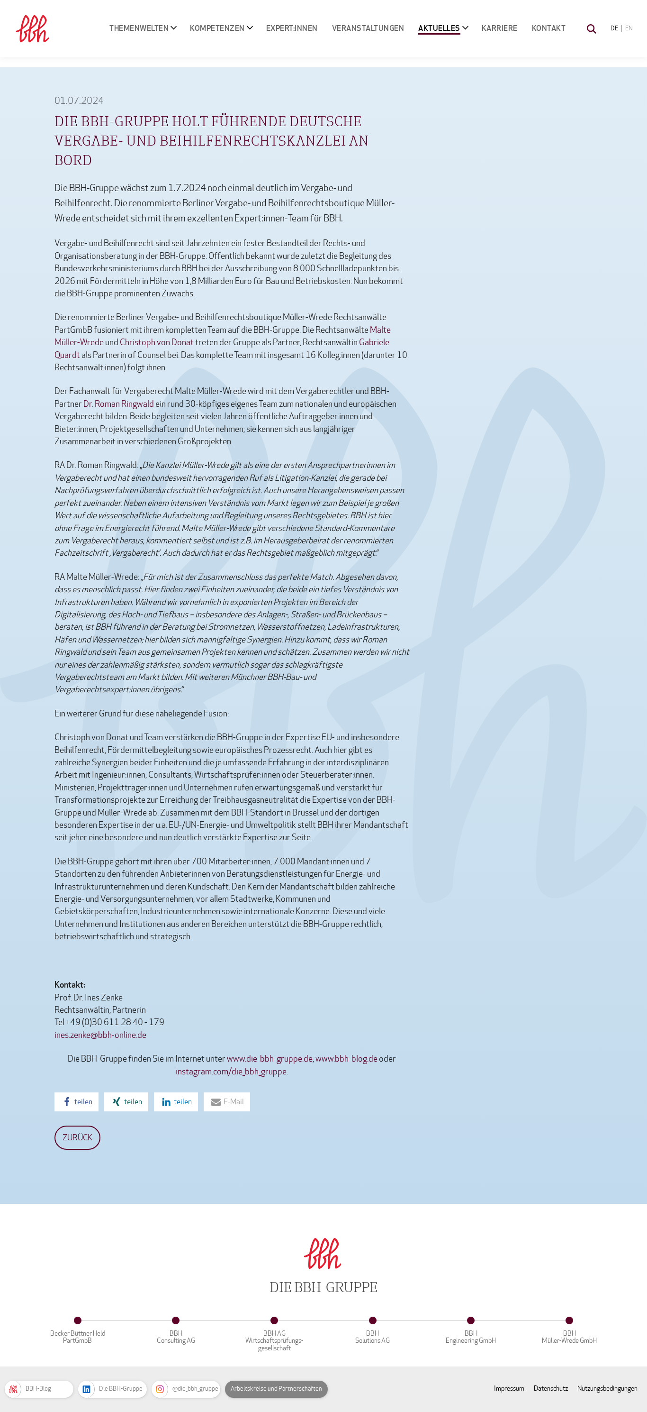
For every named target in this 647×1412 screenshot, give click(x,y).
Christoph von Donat (157, 343)
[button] (76, 1101)
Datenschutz (551, 1388)
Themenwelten (139, 28)
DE (614, 28)
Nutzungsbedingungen (607, 1388)
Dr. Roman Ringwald (118, 404)
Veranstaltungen (368, 28)
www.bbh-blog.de (346, 1059)
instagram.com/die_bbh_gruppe (231, 1072)
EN (629, 28)
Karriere (500, 28)
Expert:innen (292, 28)
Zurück (77, 1138)
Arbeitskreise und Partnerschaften (276, 1389)
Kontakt (549, 28)
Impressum (509, 1388)
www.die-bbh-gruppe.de (270, 1059)
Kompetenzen (217, 28)
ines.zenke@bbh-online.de (100, 1035)
